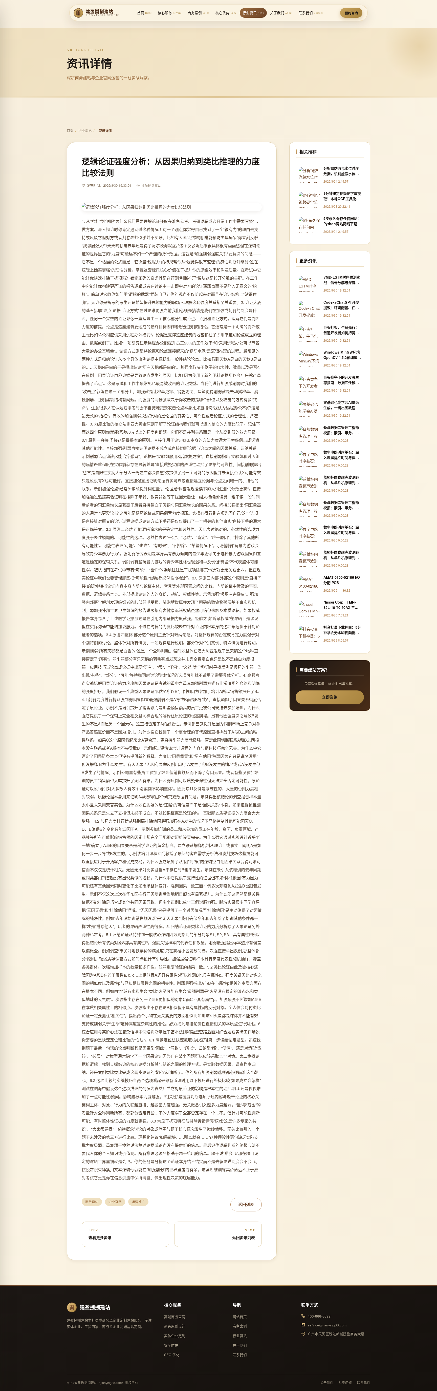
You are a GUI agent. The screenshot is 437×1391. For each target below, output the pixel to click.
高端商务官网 (174, 1316)
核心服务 (170, 12)
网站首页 (240, 1316)
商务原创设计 (174, 1326)
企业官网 (115, 1202)
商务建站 (91, 1202)
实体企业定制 (174, 1335)
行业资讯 (253, 12)
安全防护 (171, 1345)
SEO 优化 (172, 1354)
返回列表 (246, 1204)
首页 (144, 12)
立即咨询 (330, 697)
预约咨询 (351, 12)
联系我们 (311, 12)
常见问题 (345, 1382)
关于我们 (281, 12)
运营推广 (138, 1202)
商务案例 (198, 12)
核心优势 (225, 12)
